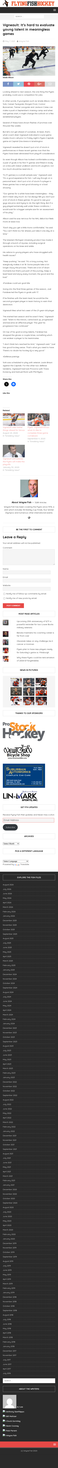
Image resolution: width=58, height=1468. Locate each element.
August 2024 (8, 992)
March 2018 (8, 1337)
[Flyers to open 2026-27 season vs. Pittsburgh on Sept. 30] (16, 701)
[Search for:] (29, 16)
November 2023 (10, 1032)
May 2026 (7, 898)
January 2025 (9, 970)
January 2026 (9, 916)
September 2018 (10, 1310)
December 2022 (10, 1082)
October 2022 (9, 1091)
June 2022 (7, 1109)
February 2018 (9, 1342)
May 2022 (7, 1113)
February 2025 (9, 965)
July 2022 (7, 1104)
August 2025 (8, 938)
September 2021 (10, 1149)
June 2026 (7, 893)
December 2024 (10, 974)
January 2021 (8, 1185)
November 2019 (9, 1248)
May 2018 (7, 1328)
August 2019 (8, 1261)
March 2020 (8, 1230)
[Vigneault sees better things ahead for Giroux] (14, 419)
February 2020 (9, 1234)
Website (6, 585)
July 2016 (7, 1373)
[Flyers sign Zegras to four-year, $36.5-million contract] (41, 691)
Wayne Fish (24, 41)
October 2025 (9, 929)
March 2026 (8, 907)
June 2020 (7, 1216)
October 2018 (8, 1306)
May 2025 (7, 952)
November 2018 (9, 1301)
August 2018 (8, 1315)
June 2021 (7, 1162)
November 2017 (9, 1355)
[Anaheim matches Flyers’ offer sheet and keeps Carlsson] (41, 701)
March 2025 (8, 961)
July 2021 (7, 1158)
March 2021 (8, 1176)
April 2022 (7, 1118)
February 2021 (9, 1180)
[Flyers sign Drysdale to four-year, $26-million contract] (41, 682)
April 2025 (7, 956)
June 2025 (7, 947)
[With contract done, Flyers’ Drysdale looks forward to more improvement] (28, 682)
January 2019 (8, 1292)
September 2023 (10, 1041)
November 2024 (10, 979)
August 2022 (8, 1100)
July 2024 (7, 997)
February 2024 (9, 1019)
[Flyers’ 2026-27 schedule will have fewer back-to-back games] (16, 691)
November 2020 (10, 1194)
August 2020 (8, 1207)
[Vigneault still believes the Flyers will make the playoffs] (14, 451)
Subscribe (10, 827)
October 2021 (8, 1144)
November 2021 (9, 1140)
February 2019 (9, 1288)
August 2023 (8, 1046)
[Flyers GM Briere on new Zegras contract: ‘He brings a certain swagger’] (28, 691)
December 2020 (10, 1189)
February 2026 (9, 911)
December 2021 (9, 1135)
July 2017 (7, 1360)
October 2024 (9, 983)
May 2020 (7, 1221)
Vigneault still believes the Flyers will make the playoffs (13, 461)
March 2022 (8, 1122)
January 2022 (9, 1131)
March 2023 (8, 1068)
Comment (7, 547)
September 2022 (10, 1095)
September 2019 (10, 1257)
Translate (24, 864)
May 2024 (7, 1005)
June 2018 (7, 1324)
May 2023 (7, 1059)
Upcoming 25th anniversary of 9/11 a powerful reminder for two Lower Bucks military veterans (35, 624)
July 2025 (7, 943)
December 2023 (10, 1028)
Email (5, 577)
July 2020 (7, 1212)
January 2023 (9, 1077)
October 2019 (8, 1252)
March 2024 (8, 1014)
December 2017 (9, 1351)
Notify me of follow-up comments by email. (26, 593)
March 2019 (8, 1283)
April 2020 (7, 1225)
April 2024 (7, 1010)
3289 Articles (40, 502)
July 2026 (7, 889)
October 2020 (9, 1198)
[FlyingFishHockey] (29, 5)
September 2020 (10, 1203)
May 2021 (7, 1167)
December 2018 (9, 1297)
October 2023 (9, 1037)
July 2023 (7, 1050)
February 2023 (9, 1073)
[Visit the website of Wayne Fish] (29, 517)
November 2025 (10, 925)
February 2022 (9, 1127)
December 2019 (9, 1243)
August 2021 (8, 1153)
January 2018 (8, 1346)
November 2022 (10, 1086)
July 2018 (7, 1319)
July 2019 (7, 1266)
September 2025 (10, 934)
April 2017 (7, 1369)
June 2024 (7, 1001)
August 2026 (8, 885)
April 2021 (7, 1171)
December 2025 (10, 920)
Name (5, 569)
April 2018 (7, 1333)
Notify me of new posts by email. (21, 598)
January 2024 (9, 1023)
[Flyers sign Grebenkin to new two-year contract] (16, 682)
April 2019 (7, 1279)
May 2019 (7, 1274)
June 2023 (7, 1055)
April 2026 (7, 902)
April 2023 (7, 1064)
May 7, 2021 (10, 41)
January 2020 (9, 1239)
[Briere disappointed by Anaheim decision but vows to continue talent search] (28, 701)
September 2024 (10, 988)
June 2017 (7, 1364)
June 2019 (7, 1270)
